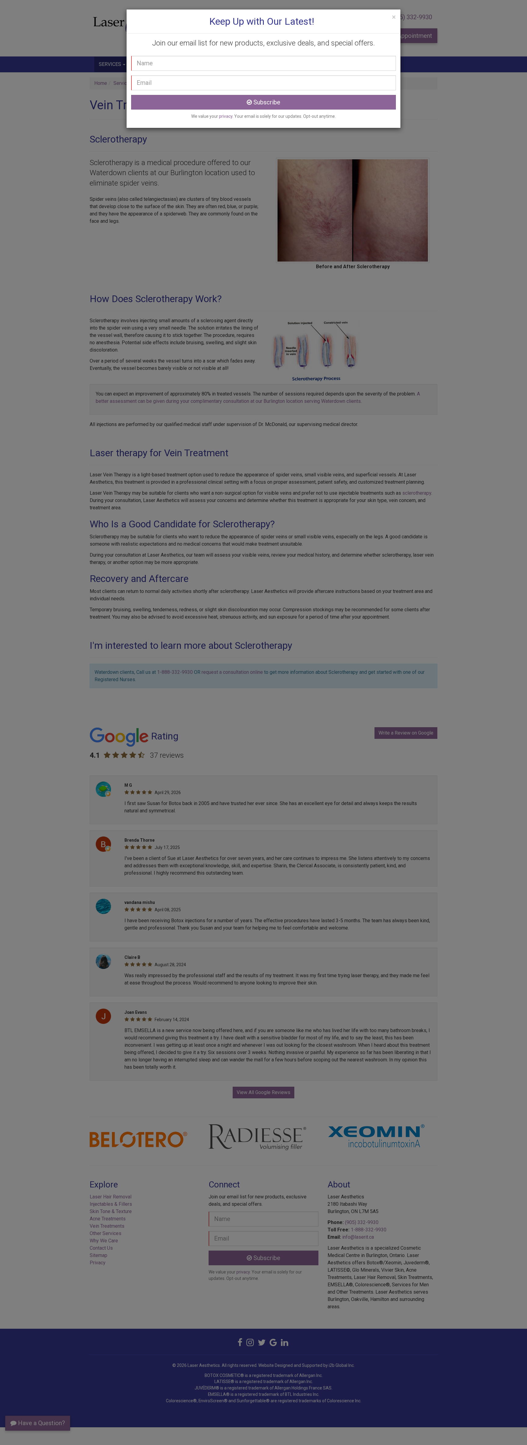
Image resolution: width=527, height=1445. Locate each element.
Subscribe (266, 102)
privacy (225, 116)
